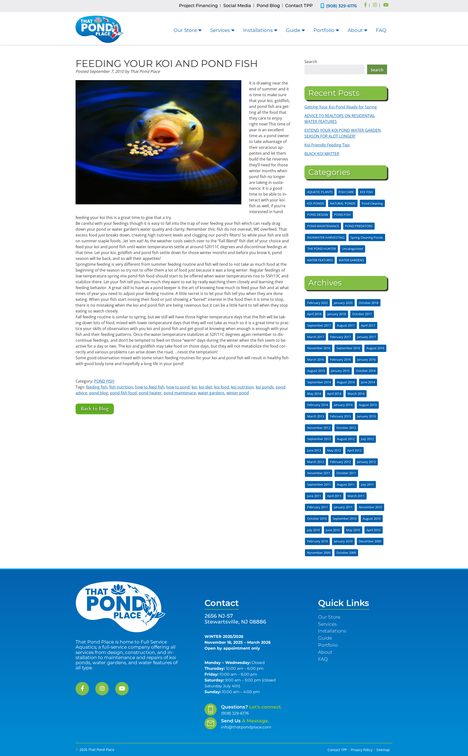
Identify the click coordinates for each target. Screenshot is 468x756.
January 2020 (343, 303)
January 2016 (366, 359)
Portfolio (323, 30)
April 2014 (334, 393)
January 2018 (336, 314)
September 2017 (319, 325)
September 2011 (319, 484)
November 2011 (318, 473)
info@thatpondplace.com (246, 727)
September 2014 (319, 382)
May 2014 (314, 393)
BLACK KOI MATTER (321, 153)
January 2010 (343, 541)
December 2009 (370, 541)
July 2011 (367, 484)
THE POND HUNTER (321, 248)
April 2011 (334, 496)
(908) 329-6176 (341, 5)
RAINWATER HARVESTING (325, 237)
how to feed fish (149, 387)
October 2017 (362, 314)
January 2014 (343, 405)
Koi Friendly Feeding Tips (327, 145)
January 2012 (366, 462)
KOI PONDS (315, 203)
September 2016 (348, 348)
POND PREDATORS (358, 226)
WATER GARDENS (351, 260)
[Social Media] (365, 5)
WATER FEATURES (320, 260)
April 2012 (354, 450)
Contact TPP (299, 5)
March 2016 (315, 359)
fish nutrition (121, 387)
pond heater (150, 393)
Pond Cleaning (372, 203)
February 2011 (317, 507)
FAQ (381, 30)
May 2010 (353, 530)
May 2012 (334, 450)
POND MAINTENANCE (323, 226)
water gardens (211, 393)
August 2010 (371, 518)
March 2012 (315, 462)
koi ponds (265, 387)
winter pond (237, 393)
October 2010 (317, 518)
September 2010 (344, 518)
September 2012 (319, 439)
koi (194, 387)
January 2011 (343, 507)
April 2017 (368, 325)
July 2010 (313, 530)
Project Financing (198, 5)
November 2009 (318, 552)
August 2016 (375, 348)
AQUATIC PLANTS (319, 192)
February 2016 (340, 359)
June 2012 (314, 450)
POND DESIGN (317, 214)
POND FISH (104, 381)
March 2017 (315, 337)
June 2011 (314, 496)
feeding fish (96, 387)
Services (220, 30)
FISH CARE (346, 192)
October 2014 (365, 371)
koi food (221, 387)
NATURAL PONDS (342, 203)
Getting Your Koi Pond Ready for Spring (340, 107)
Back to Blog (95, 408)
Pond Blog (268, 5)
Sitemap (383, 749)
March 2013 (315, 416)
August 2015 (316, 371)
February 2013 (340, 416)
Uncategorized (352, 248)
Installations (258, 30)
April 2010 (373, 530)
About (355, 30)
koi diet (205, 387)
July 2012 (367, 439)
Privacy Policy (361, 749)
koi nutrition (242, 387)
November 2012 (318, 427)
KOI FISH (366, 192)
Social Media (237, 5)
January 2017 (366, 337)
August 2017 (346, 325)
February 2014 (317, 405)
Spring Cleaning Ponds (367, 237)
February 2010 (317, 541)
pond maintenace (180, 393)
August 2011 (346, 484)
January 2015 (340, 371)
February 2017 (340, 337)
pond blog (98, 393)
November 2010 (370, 507)
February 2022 (317, 303)
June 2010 (333, 530)
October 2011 (346, 473)
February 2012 (340, 462)
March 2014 (356, 393)
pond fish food (123, 393)
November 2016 (318, 348)
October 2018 (368, 303)
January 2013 (366, 416)
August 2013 (368, 405)
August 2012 (346, 439)
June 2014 (368, 382)
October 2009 (346, 552)
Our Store (185, 30)
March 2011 (356, 496)
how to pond (178, 387)
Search (310, 61)
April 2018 (314, 314)
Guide (293, 30)
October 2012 (346, 427)
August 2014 (346, 382)
